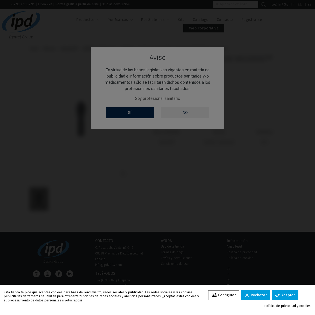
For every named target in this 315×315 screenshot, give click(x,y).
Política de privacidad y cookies (287, 306)
